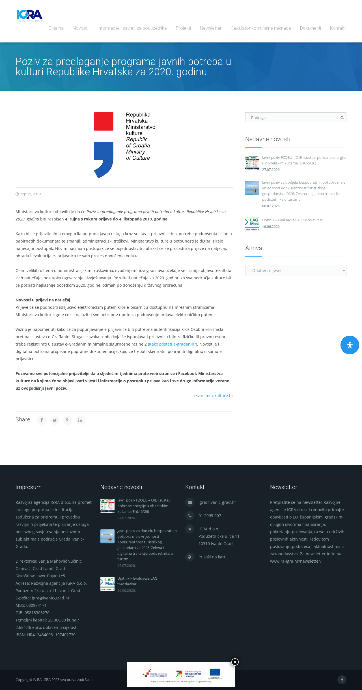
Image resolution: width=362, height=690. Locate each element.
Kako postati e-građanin (171, 344)
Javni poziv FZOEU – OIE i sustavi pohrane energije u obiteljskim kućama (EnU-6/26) (304, 160)
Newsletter (210, 28)
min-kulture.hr (219, 395)
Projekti (183, 28)
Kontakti (338, 28)
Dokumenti (310, 28)
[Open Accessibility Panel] (350, 345)
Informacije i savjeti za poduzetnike (132, 28)
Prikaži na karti (213, 557)
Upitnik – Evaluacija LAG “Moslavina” (292, 219)
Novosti (80, 28)
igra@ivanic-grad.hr (217, 502)
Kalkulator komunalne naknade (260, 28)
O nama (56, 28)
